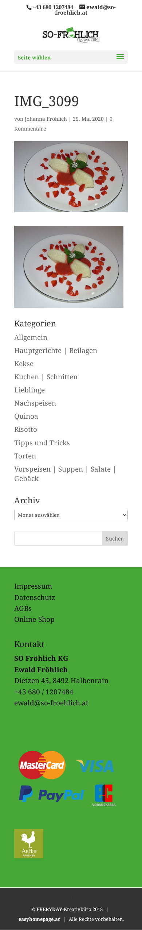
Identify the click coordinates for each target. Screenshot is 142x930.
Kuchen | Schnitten (46, 376)
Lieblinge (29, 390)
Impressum (33, 586)
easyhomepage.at (39, 919)
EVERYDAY (49, 909)
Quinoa (26, 416)
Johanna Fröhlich (46, 118)
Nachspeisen (35, 403)
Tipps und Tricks (42, 442)
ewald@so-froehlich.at (51, 703)
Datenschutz (34, 597)
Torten (25, 456)
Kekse (23, 363)
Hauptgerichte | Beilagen (55, 350)
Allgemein (30, 337)
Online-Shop (34, 619)
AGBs (23, 608)
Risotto (25, 429)
